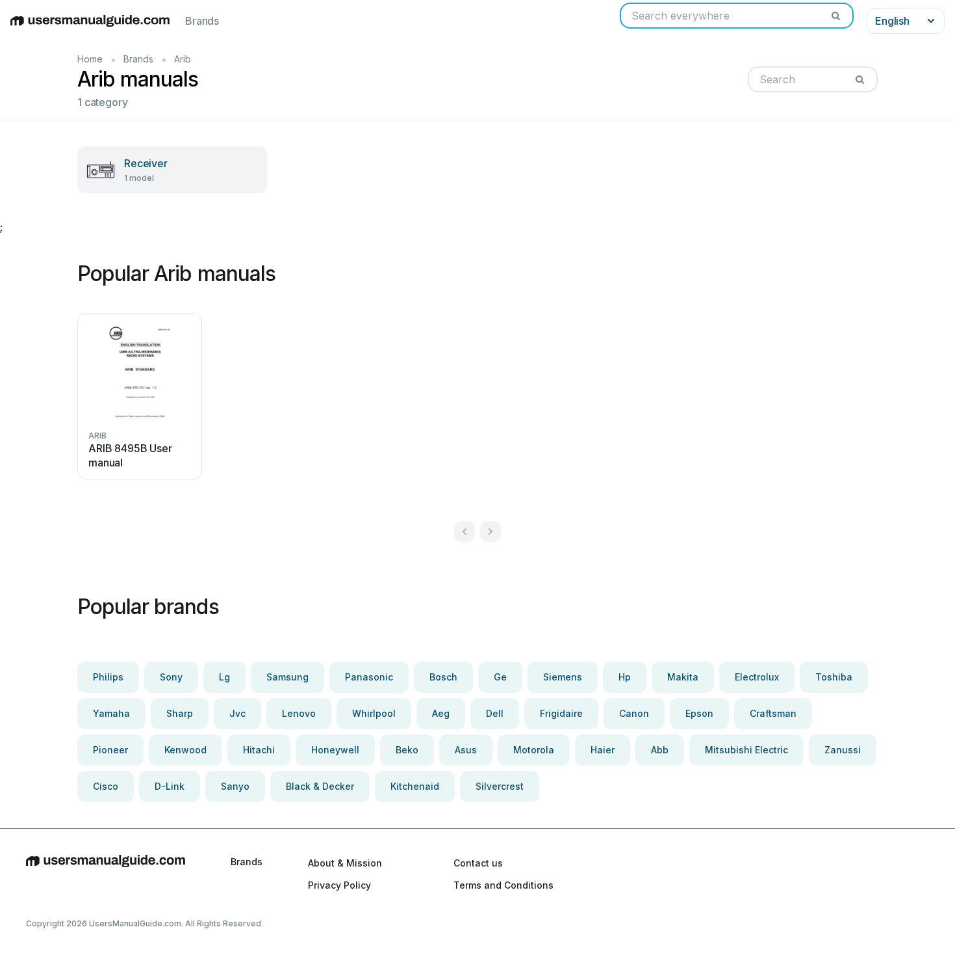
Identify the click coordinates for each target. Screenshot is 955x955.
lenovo (299, 713)
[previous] (464, 531)
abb (659, 749)
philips (108, 676)
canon (634, 713)
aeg (441, 713)
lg (224, 676)
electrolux (757, 676)
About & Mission (345, 862)
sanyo (235, 786)
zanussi (842, 749)
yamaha (111, 713)
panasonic (369, 676)
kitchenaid (414, 786)
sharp (179, 713)
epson (699, 713)
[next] (490, 531)
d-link (170, 786)
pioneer (110, 749)
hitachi (259, 749)
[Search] (835, 16)
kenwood (185, 749)
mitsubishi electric (746, 749)
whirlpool (374, 713)
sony (171, 676)
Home (90, 58)
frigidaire (561, 713)
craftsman (773, 713)
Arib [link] (182, 58)
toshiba (833, 676)
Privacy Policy (339, 885)
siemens (562, 676)
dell (494, 713)
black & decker (320, 786)
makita (682, 676)
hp (624, 676)
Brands (202, 20)
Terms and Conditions (503, 885)
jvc (237, 713)
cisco (105, 786)
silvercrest (500, 786)
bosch (443, 676)
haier (603, 749)
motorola (533, 749)
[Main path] (105, 874)
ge (500, 676)
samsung (287, 676)
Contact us (478, 862)
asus (466, 749)
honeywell (335, 749)
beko (407, 749)
